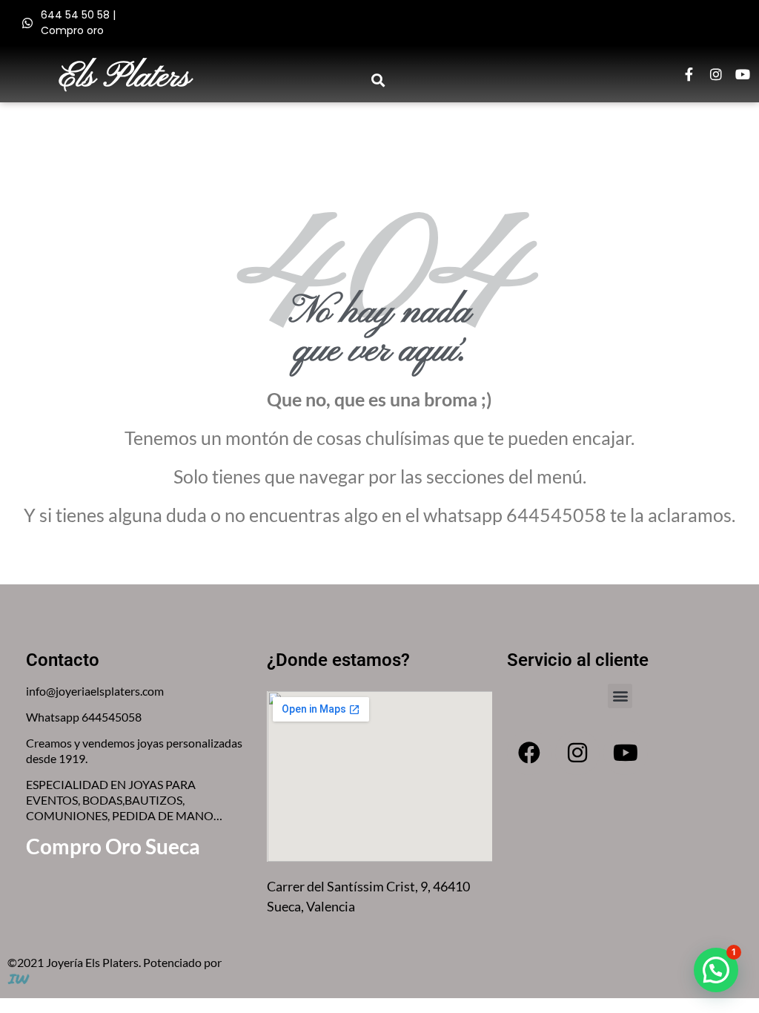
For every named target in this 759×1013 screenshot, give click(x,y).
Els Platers (124, 77)
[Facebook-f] (689, 74)
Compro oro (72, 30)
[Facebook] (529, 752)
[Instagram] (716, 74)
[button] (378, 79)
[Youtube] (742, 74)
